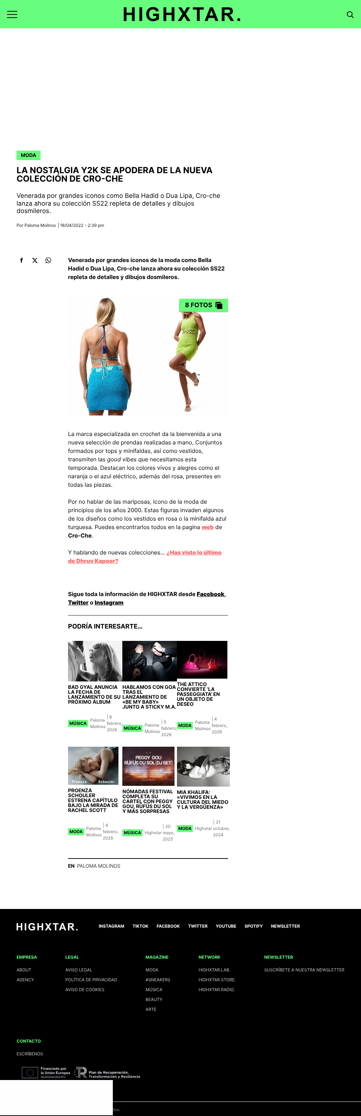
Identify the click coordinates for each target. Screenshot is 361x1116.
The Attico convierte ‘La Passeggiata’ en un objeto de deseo (198, 694)
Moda (28, 155)
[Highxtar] (182, 14)
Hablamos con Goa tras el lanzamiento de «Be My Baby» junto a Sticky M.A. (149, 697)
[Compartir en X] (34, 260)
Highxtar (153, 832)
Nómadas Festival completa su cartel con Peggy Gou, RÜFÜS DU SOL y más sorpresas (147, 801)
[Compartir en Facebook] (21, 260)
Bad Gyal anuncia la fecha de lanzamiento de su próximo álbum (94, 694)
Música (78, 723)
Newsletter (285, 926)
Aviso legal (78, 969)
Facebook (210, 594)
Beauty (154, 999)
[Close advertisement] (105, 1087)
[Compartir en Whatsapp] (48, 260)
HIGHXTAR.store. (217, 979)
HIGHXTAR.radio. (216, 989)
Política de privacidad (91, 979)
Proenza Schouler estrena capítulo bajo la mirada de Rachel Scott (93, 800)
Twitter (78, 602)
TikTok (140, 926)
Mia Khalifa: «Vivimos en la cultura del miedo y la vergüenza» (202, 799)
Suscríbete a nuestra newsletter (304, 969)
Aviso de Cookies (84, 989)
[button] (12, 14)
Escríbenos (30, 1053)
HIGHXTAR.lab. (214, 969)
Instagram (108, 602)
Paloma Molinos (40, 225)
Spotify (254, 926)
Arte (151, 1009)
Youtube (226, 926)
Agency (25, 979)
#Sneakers (158, 979)
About (24, 969)
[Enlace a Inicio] (47, 929)
